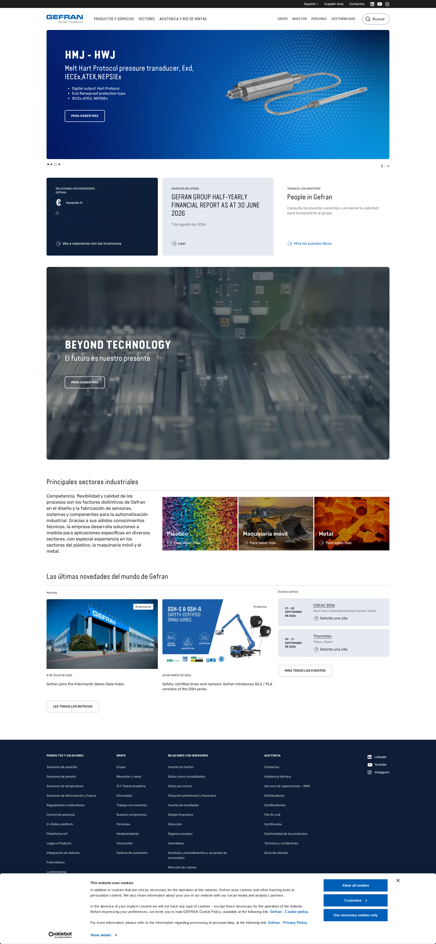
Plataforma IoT (57, 834)
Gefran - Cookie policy (289, 912)
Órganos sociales (180, 834)
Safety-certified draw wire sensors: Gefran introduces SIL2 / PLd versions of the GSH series (217, 686)
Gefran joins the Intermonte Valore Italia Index (85, 684)
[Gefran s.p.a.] (65, 19)
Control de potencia (61, 815)
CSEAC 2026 (324, 605)
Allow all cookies (355, 885)
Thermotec (322, 636)
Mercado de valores (182, 867)
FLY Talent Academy (131, 786)
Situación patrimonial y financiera (192, 796)
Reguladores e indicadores (66, 805)
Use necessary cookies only (356, 915)
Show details (100, 935)
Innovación (124, 843)
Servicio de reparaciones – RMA (287, 786)
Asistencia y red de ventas (183, 19)
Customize (353, 900)
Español (309, 4)
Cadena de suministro (132, 853)
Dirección (175, 824)
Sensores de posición (62, 767)
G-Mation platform (60, 824)
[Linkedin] (370, 4)
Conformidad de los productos (285, 834)
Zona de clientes (276, 853)
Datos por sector (180, 786)
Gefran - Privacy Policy (287, 922)
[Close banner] (398, 880)
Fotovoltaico (56, 862)
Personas (319, 19)
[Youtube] (378, 4)
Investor (299, 19)
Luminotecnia (56, 872)
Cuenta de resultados (183, 805)
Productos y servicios (114, 19)
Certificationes (274, 805)
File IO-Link (272, 815)
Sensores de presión (61, 777)
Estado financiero (180, 815)
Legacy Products (59, 843)
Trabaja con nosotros (131, 805)
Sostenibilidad (343, 19)
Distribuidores (274, 796)
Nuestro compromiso (131, 815)
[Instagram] (385, 4)
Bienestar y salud (128, 777)
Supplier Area (334, 4)
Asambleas (176, 843)
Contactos (356, 4)
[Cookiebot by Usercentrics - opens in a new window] (60, 935)
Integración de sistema (63, 853)
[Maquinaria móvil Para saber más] (276, 499)
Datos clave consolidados (186, 777)
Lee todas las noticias (72, 706)
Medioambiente (127, 834)
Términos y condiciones (281, 843)
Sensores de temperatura (65, 786)
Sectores (147, 19)
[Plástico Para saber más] (200, 499)
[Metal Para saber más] (351, 499)
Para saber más (84, 116)
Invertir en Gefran (180, 767)
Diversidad (124, 796)
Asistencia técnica (277, 777)
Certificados (273, 824)
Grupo (283, 19)
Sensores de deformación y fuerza (71, 796)
